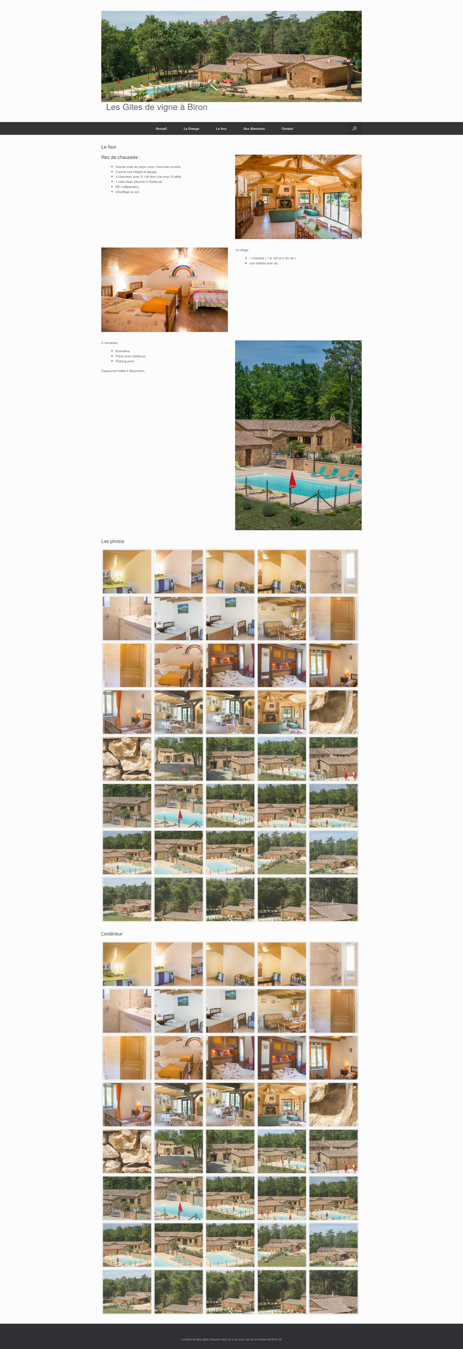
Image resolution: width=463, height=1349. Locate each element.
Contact (287, 128)
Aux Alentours (254, 128)
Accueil (161, 128)
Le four (221, 128)
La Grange (191, 128)
